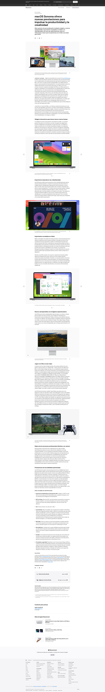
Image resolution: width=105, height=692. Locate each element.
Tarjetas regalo (28, 676)
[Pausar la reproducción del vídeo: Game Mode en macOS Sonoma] (28, 437)
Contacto (70, 683)
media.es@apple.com (38, 608)
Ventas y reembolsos (49, 690)
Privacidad (70, 666)
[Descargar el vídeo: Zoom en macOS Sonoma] (69, 231)
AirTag (27, 673)
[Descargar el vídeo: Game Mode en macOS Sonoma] (69, 440)
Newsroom (28, 7)
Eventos (70, 680)
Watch (27, 669)
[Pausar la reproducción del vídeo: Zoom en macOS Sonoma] (28, 228)
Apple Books (38, 678)
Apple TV (37, 671)
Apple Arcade (38, 674)
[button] (62, 2)
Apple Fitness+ (38, 675)
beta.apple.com (60, 557)
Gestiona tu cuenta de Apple (40, 663)
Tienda (27, 663)
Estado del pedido (49, 676)
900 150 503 (55, 686)
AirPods (27, 670)
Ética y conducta (71, 679)
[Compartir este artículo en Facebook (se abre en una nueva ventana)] (35, 38)
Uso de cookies (35, 690)
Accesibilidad (71, 663)
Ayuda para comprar (50, 677)
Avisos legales (55, 690)
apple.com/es (50, 561)
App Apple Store (49, 670)
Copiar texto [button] (64, 574)
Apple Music (38, 672)
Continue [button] (75, 1)
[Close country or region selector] (78, 1)
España (78, 689)
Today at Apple (49, 666)
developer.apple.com (46, 556)
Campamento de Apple (50, 669)
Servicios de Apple (61, 7)
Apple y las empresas (61, 663)
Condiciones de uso (42, 690)
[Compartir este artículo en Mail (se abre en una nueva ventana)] (39, 38)
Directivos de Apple (71, 673)
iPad (26, 666)
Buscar (76, 7)
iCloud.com (38, 666)
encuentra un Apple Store (37, 686)
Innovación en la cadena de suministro (73, 668)
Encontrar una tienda (50, 663)
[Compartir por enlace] (41, 38)
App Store (37, 679)
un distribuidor (44, 686)
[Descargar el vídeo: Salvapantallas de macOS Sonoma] (69, 359)
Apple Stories (68, 7)
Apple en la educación (61, 668)
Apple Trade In (49, 673)
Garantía (70, 676)
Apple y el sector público (61, 677)
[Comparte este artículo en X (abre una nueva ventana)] (37, 38)
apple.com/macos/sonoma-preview (45, 559)
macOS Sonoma (66, 78)
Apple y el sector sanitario (62, 673)
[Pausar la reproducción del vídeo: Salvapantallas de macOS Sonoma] (28, 355)
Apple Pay (27, 679)
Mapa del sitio (60, 690)
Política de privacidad (29, 690)
